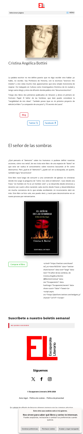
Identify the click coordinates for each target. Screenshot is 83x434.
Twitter (32, 123)
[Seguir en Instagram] (49, 379)
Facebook (49, 123)
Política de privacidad (55, 398)
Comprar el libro (17, 264)
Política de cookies (37, 398)
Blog (24, 115)
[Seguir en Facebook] (41, 379)
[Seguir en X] (33, 379)
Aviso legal (23, 398)
